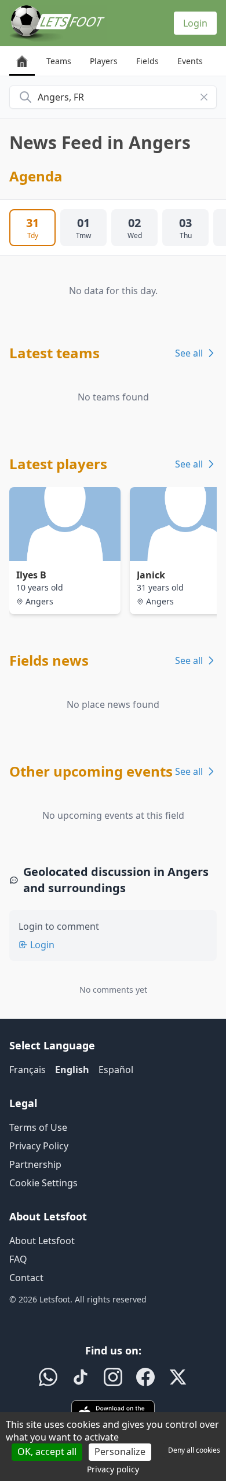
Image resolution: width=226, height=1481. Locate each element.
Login (195, 23)
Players (104, 60)
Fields (147, 60)
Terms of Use (38, 1127)
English (72, 1069)
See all (189, 353)
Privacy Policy (38, 1145)
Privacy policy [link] (113, 1469)
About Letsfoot (42, 1240)
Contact (26, 1277)
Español (116, 1069)
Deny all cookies (194, 1450)
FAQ (18, 1259)
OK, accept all (46, 1451)
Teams (58, 60)
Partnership (35, 1164)
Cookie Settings (43, 1182)
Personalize (119, 1451)
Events (190, 60)
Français (27, 1069)
